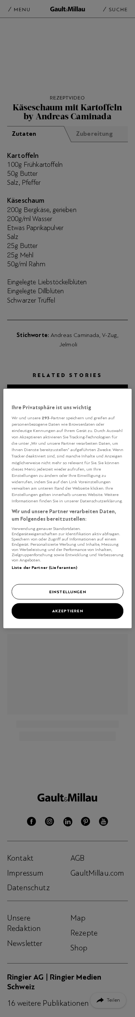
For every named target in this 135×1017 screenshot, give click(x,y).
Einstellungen (67, 591)
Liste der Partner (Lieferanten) (45, 567)
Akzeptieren (67, 610)
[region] (67, 508)
